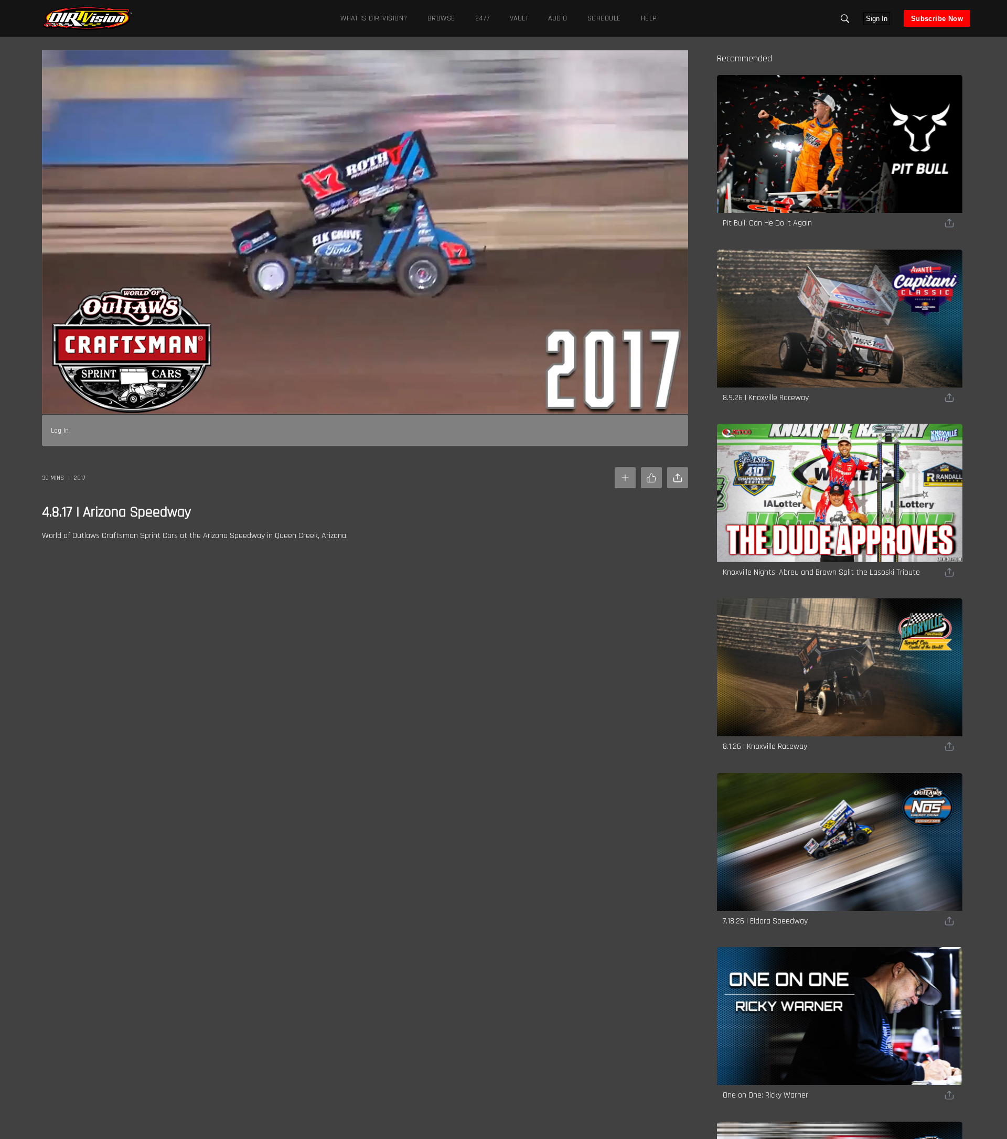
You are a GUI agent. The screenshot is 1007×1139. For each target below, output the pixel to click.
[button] (845, 18)
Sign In (876, 19)
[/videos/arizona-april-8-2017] (87, 29)
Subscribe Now (937, 19)
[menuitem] (439, 18)
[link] (87, 18)
